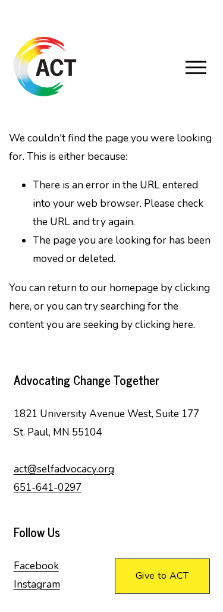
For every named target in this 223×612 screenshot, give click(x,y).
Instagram (37, 584)
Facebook (36, 566)
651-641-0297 (47, 487)
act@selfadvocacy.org (64, 469)
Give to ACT (162, 575)
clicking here (164, 325)
